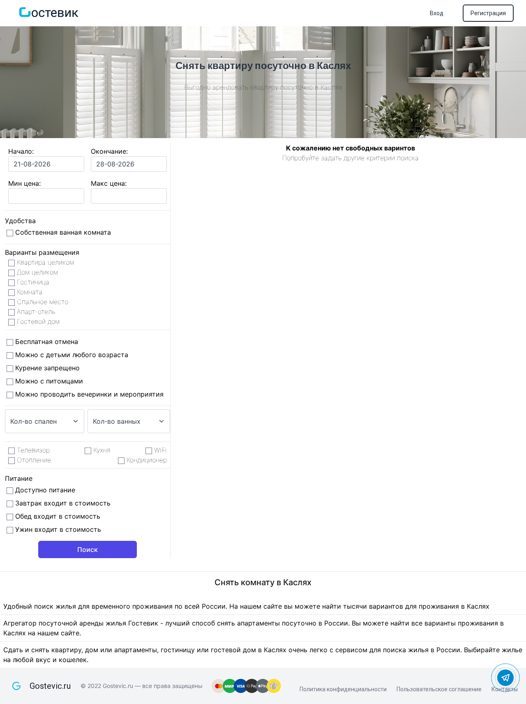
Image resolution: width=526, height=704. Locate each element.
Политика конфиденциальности (343, 689)
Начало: (21, 151)
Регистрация (488, 13)
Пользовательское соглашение (439, 689)
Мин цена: (24, 183)
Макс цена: (109, 183)
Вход (436, 13)
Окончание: (109, 151)
